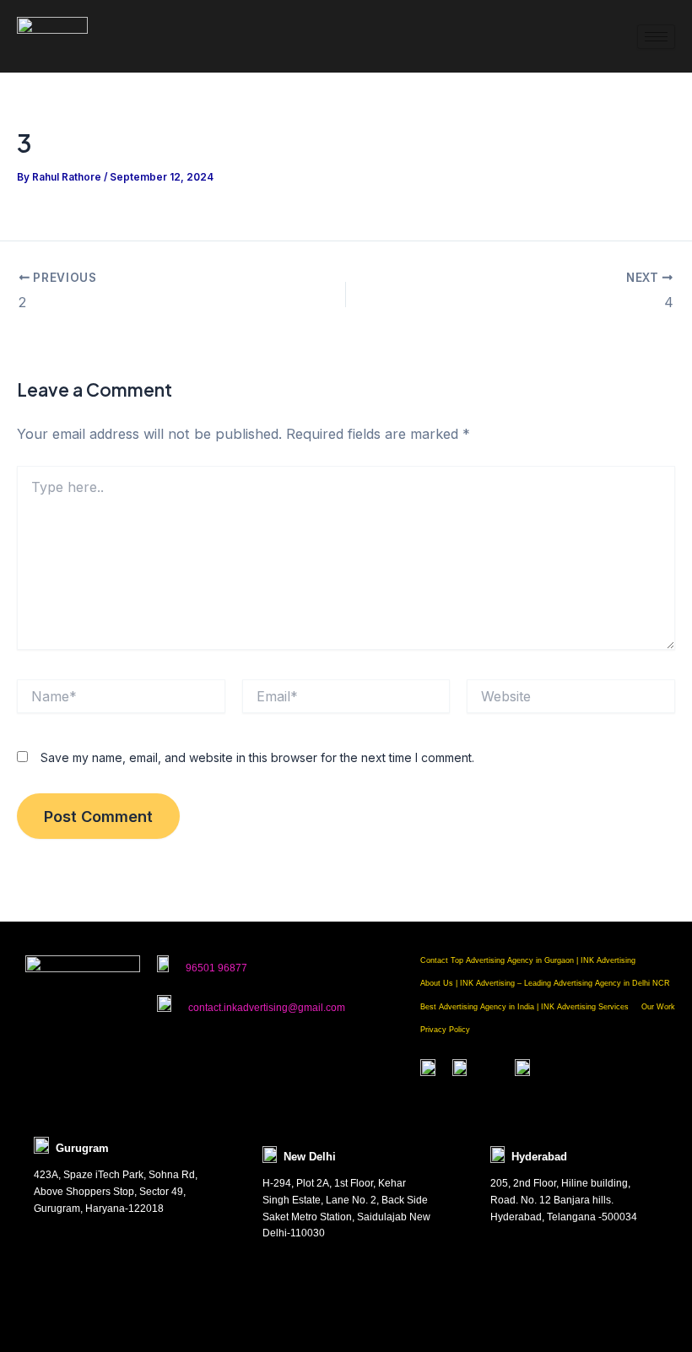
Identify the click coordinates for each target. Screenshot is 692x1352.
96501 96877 (216, 968)
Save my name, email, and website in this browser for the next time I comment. (257, 757)
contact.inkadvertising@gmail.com (266, 1008)
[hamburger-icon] (656, 36)
